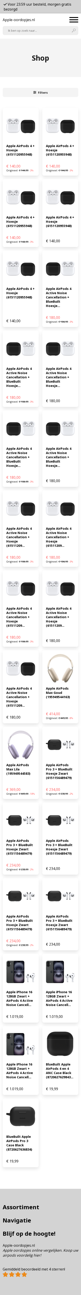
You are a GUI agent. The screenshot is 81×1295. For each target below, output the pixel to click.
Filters (43, 92)
